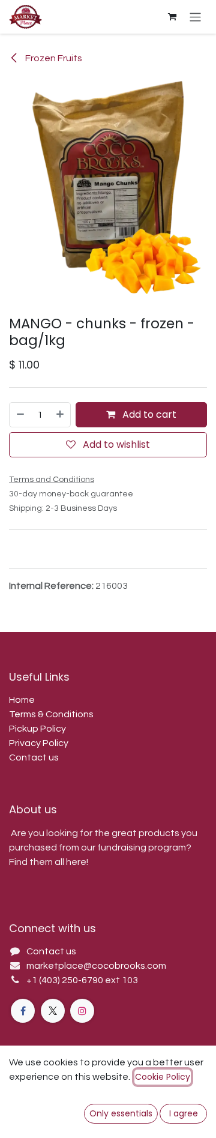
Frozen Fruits (52, 58)
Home (22, 700)
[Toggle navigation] (195, 16)
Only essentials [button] (120, 1113)
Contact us (34, 757)
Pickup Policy (37, 728)
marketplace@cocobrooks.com (96, 966)
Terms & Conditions (51, 714)
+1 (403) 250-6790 (65, 980)
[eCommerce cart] (172, 16)
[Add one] (60, 415)
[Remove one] (20, 415)
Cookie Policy (162, 1077)
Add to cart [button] (148, 414)
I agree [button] (183, 1113)
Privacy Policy (38, 743)
